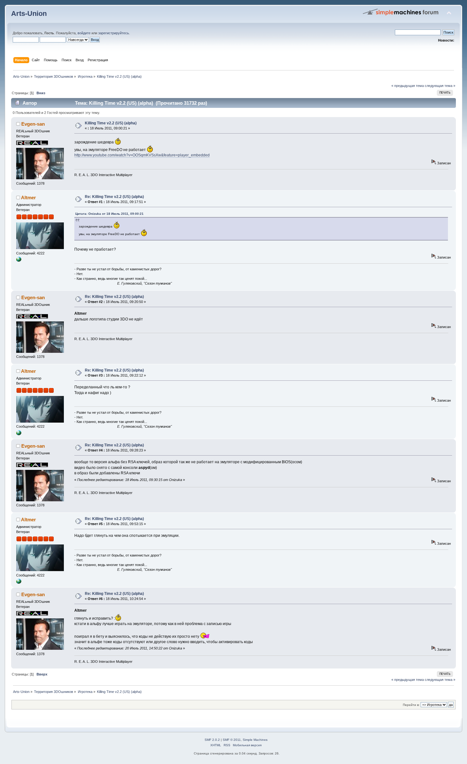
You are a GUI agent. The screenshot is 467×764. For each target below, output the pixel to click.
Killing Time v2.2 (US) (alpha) (111, 123)
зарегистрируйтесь (113, 33)
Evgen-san (33, 124)
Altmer (28, 197)
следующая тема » (440, 86)
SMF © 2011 (232, 739)
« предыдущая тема (407, 86)
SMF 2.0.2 (212, 739)
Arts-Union (29, 13)
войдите (84, 33)
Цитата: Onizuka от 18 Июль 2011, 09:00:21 (109, 213)
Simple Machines (255, 739)
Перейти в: (411, 705)
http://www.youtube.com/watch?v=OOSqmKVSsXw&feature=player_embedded (142, 155)
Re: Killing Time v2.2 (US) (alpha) (114, 196)
